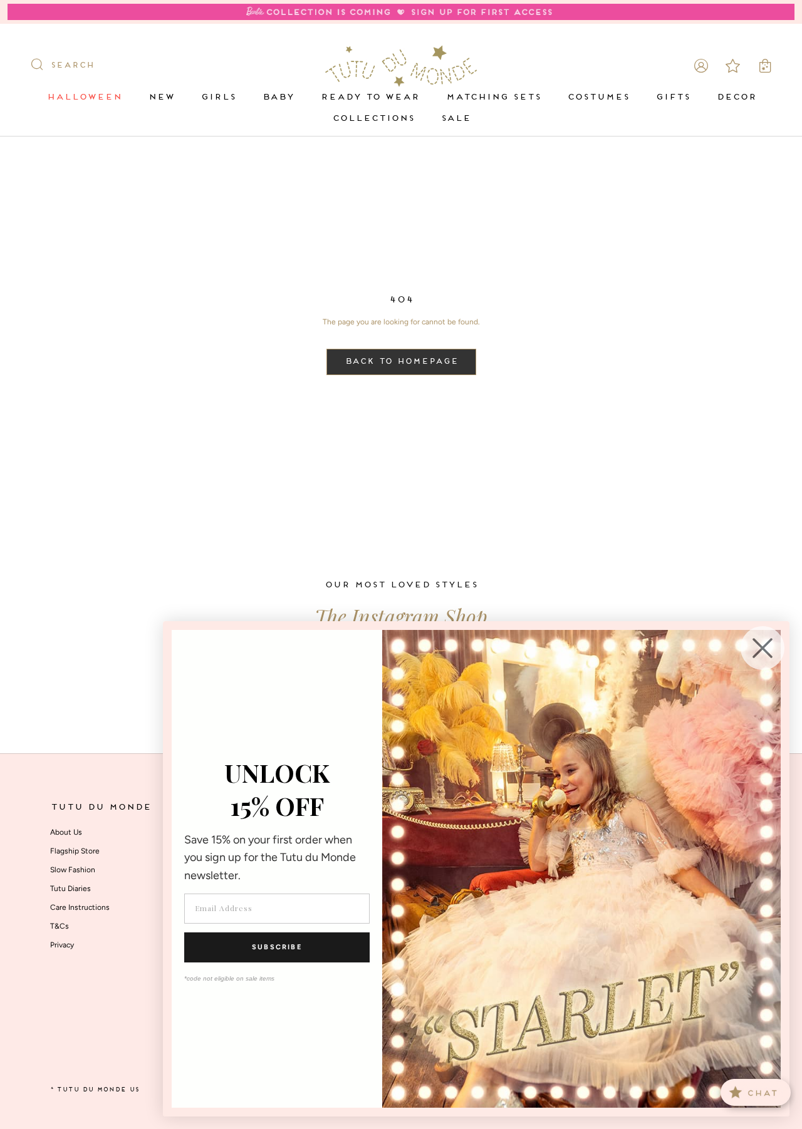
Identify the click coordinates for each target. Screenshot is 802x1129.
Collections (373, 119)
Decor (736, 97)
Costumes (598, 97)
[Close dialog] (762, 648)
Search (72, 66)
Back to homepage (401, 362)
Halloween (84, 97)
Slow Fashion (72, 869)
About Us (66, 832)
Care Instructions (80, 907)
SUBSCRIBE (277, 947)
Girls (218, 97)
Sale (455, 119)
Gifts (672, 97)
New (161, 97)
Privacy (62, 945)
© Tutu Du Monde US (94, 1090)
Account (701, 65)
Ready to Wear (369, 97)
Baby (278, 97)
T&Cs (59, 926)
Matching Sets (493, 97)
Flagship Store (75, 851)
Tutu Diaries (70, 888)
